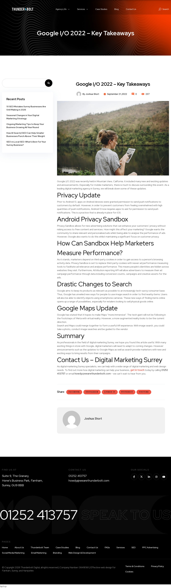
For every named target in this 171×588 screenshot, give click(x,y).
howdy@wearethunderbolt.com (89, 480)
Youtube (144, 392)
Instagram (92, 392)
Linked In (109, 392)
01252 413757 (78, 476)
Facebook (74, 392)
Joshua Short (93, 418)
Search (48, 83)
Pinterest (127, 392)
